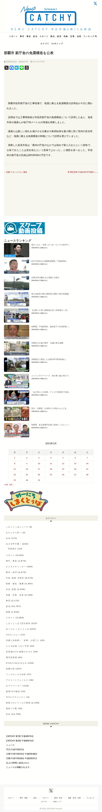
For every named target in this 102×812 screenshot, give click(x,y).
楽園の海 (10, 669)
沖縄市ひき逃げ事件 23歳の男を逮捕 (47, 343)
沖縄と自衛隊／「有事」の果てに (22, 640)
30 (27, 480)
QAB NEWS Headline (18, 35)
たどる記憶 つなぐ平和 (17, 646)
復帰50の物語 (13, 691)
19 (63, 469)
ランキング (89, 36)
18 (51, 469)
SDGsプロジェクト (16, 697)
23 (27, 474)
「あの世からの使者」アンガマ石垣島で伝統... (50, 392)
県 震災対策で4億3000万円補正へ (83, 172)
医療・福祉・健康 (15, 583)
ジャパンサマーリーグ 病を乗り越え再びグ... (50, 375)
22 (15, 474)
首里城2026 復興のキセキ (19, 651)
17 (39, 469)
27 (75, 474)
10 (39, 463)
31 (39, 480)
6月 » (11, 484)
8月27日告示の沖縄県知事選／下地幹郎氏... (49, 261)
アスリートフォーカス (17, 680)
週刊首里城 (11, 657)
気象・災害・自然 (72, 36)
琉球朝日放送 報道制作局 (16, 61)
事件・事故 (25, 36)
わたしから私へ (14, 532)
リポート (13, 36)
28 (87, 474)
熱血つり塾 (11, 708)
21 (87, 469)
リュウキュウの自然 (16, 674)
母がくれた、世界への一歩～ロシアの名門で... (50, 245)
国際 (8, 612)
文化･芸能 (11, 589)
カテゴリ (44, 43)
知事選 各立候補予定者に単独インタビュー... (50, 425)
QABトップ (57, 43)
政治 (35, 36)
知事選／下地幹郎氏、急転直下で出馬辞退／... (50, 326)
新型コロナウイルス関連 (18, 703)
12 (63, 463)
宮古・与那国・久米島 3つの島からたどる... (49, 408)
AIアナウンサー (14, 686)
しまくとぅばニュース (17, 527)
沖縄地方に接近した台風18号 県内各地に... (49, 359)
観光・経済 (56, 36)
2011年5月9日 (38, 61)
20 (75, 469)
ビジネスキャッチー (16, 566)
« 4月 (6, 484)
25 (51, 474)
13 (75, 463)
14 (87, 463)
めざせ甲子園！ (14, 544)
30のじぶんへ (13, 634)
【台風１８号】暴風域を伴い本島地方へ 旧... (49, 310)
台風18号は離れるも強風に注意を (45, 277)
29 (15, 480)
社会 (8, 714)
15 (15, 469)
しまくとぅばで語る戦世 (18, 623)
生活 (8, 538)
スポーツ (44, 36)
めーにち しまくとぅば (17, 629)
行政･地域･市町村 (15, 578)
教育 (8, 600)
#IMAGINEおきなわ (16, 663)
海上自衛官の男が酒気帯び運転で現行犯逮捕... (50, 294)
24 (39, 474)
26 (63, 474)
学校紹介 (12, 548)
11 (51, 463)
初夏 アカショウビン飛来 (15, 172)
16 (27, 469)
